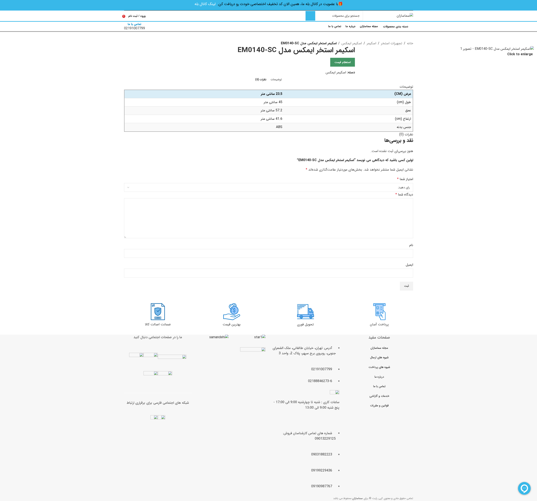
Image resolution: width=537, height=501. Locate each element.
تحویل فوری (305, 324)
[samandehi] (219, 337)
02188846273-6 (320, 381)
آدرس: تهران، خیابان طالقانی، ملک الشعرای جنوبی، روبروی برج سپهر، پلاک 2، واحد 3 (304, 350)
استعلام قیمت (342, 62)
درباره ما (379, 376)
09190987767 (321, 486)
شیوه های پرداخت (379, 367)
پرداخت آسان (379, 324)
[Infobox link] (268, 16)
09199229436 (321, 470)
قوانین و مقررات (379, 405)
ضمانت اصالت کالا (158, 324)
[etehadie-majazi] (252, 360)
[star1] (259, 337)
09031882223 (321, 454)
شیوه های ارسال (379, 357)
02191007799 (321, 369)
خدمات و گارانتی (379, 396)
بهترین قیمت (232, 324)
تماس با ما (379, 386)
